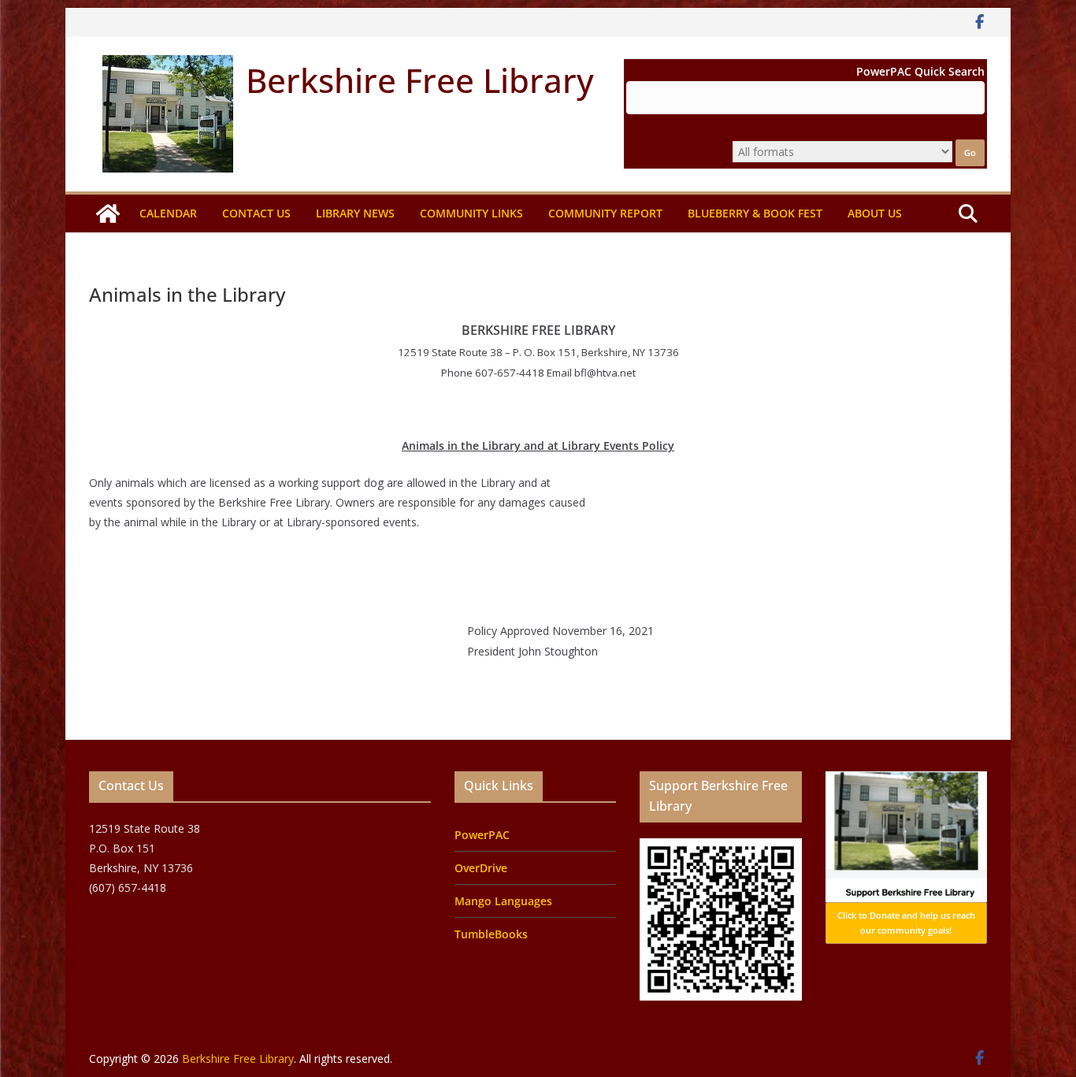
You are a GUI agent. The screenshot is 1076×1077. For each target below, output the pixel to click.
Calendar (168, 213)
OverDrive (481, 867)
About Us (875, 213)
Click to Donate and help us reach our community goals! (906, 923)
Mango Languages (503, 900)
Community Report (605, 213)
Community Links (471, 213)
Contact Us (256, 213)
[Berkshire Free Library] (108, 213)
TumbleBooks (491, 934)
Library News (355, 213)
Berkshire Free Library (420, 80)
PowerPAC (482, 834)
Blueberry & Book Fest (755, 213)
